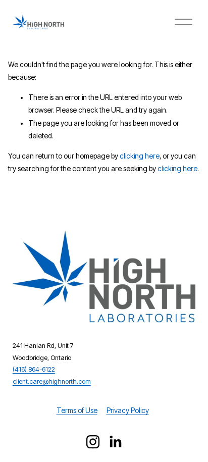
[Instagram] (93, 442)
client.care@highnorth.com (52, 381)
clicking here (140, 156)
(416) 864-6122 (34, 369)
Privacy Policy (128, 410)
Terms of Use (77, 410)
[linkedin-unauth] (115, 442)
